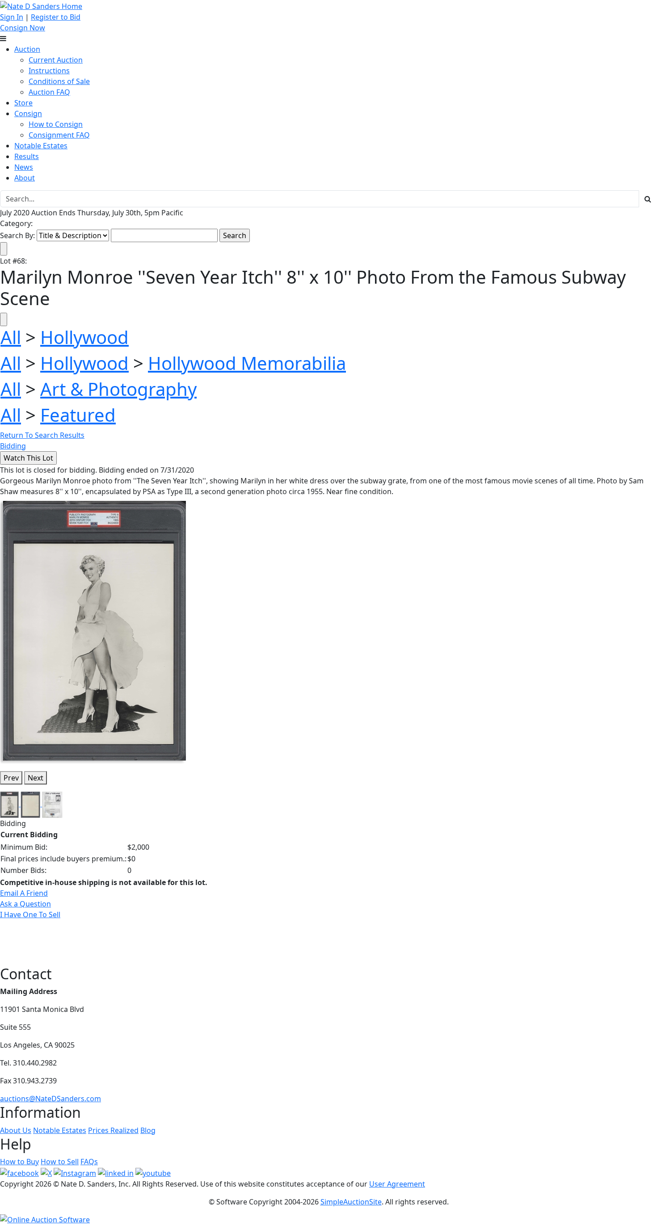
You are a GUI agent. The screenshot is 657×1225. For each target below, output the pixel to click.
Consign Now (22, 28)
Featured (78, 415)
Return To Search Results (42, 435)
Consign (28, 113)
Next (35, 778)
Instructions (49, 71)
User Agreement (397, 1184)
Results (26, 156)
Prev (11, 778)
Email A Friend (24, 893)
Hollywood (84, 337)
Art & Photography (118, 389)
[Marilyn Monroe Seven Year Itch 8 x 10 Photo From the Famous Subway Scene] (94, 630)
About (24, 178)
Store (23, 103)
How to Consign (56, 124)
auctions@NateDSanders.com (50, 1098)
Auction (27, 49)
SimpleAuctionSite (351, 1202)
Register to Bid (55, 17)
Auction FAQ (49, 92)
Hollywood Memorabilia (247, 363)
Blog (148, 1130)
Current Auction (56, 60)
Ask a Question (25, 904)
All (10, 337)
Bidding (13, 446)
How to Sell (60, 1161)
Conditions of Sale (59, 81)
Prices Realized (113, 1130)
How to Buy (19, 1161)
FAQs (89, 1161)
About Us (15, 1130)
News (23, 167)
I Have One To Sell (30, 914)
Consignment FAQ (59, 135)
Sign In (11, 17)
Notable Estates (40, 146)
